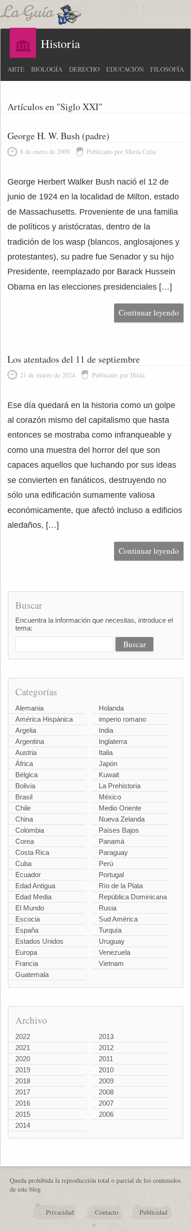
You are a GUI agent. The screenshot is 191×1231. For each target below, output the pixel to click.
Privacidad (60, 1212)
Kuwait (109, 775)
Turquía (110, 930)
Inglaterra (113, 741)
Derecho (84, 69)
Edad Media (33, 897)
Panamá (111, 841)
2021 (22, 1048)
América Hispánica (44, 719)
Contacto (106, 1212)
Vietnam (111, 963)
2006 (106, 1114)
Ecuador (28, 874)
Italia (106, 752)
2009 (106, 1081)
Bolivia (25, 786)
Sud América (118, 919)
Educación (125, 69)
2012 (106, 1048)
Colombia (29, 830)
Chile (23, 808)
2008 (106, 1092)
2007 (106, 1103)
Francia (26, 963)
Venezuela (114, 952)
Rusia (107, 908)
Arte (16, 69)
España (26, 930)
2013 (106, 1036)
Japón (108, 763)
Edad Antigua (35, 886)
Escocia (27, 919)
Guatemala (32, 974)
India (106, 730)
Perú (106, 863)
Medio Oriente (120, 808)
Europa (26, 952)
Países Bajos (119, 830)
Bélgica (26, 775)
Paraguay (113, 852)
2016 (22, 1103)
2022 (22, 1036)
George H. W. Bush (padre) (58, 136)
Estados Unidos (39, 941)
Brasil (23, 797)
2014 (22, 1125)
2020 (22, 1059)
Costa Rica (32, 852)
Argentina (29, 741)
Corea (24, 841)
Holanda (111, 708)
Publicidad (153, 1212)
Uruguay (112, 941)
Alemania (29, 708)
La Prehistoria (119, 786)
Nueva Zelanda (122, 819)
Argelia (25, 730)
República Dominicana (133, 897)
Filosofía (167, 69)
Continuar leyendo (149, 312)
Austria (26, 752)
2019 (22, 1070)
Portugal (111, 874)
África (24, 763)
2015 (22, 1114)
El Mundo (29, 908)
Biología (47, 69)
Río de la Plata (121, 886)
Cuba (23, 863)
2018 (22, 1081)
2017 (22, 1092)
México (110, 797)
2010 (106, 1070)
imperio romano (122, 719)
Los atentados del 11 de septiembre (73, 359)
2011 (106, 1059)
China (24, 819)
